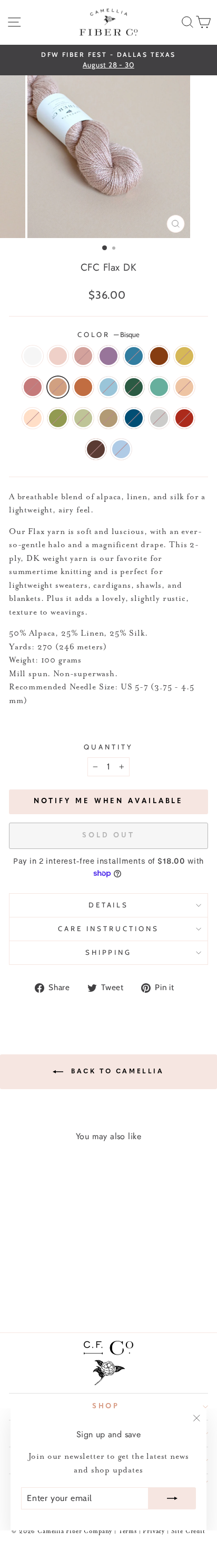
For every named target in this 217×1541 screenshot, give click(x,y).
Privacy (155, 1531)
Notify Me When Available (109, 801)
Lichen (83, 418)
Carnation (57, 356)
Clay (184, 387)
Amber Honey (108, 418)
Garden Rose (184, 418)
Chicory (133, 356)
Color (108, 334)
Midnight (133, 418)
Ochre (184, 356)
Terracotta (83, 387)
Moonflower (32, 356)
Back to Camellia (115, 1072)
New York (159, 418)
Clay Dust (32, 418)
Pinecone (95, 449)
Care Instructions (108, 928)
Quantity (108, 747)
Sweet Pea (121, 449)
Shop (106, 1406)
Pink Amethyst (32, 387)
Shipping (108, 952)
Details (108, 905)
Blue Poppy (108, 387)
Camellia (83, 356)
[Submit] (172, 1498)
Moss (57, 418)
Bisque (57, 387)
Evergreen (133, 387)
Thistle (108, 356)
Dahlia (159, 356)
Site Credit (188, 1531)
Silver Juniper (159, 387)
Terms (128, 1531)
